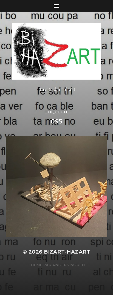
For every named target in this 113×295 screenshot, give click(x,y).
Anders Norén (68, 265)
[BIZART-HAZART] (56, 51)
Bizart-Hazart (67, 252)
